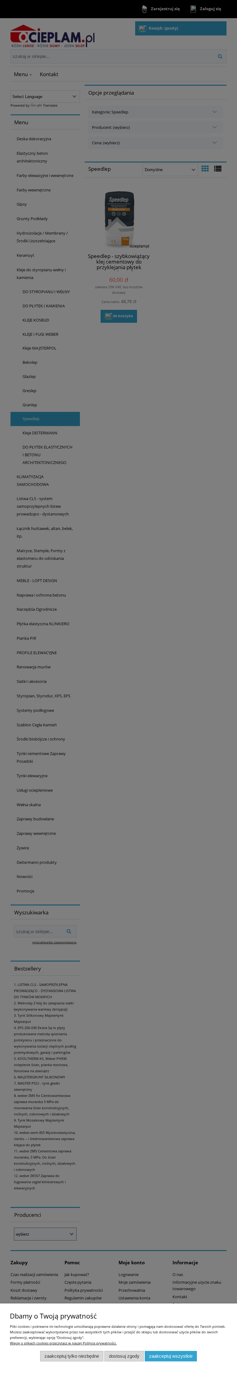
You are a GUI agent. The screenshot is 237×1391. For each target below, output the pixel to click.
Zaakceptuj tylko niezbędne (71, 1356)
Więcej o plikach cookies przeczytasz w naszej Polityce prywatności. (63, 1343)
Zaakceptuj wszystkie (171, 1356)
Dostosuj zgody (124, 1356)
